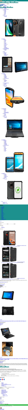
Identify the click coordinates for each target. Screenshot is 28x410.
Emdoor (5, 40)
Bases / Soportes (6, 54)
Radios (5, 142)
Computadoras (6, 176)
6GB (5, 14)
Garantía (2, 383)
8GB (5, 13)
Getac (5, 111)
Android (5, 83)
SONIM (5, 7)
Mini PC (5, 115)
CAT (5, 6)
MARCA (4, 4)
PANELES (4, 113)
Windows (5, 49)
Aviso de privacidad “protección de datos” (6, 384)
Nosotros (2, 382)
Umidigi (5, 8)
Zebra (5, 74)
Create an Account (2, 401)
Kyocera (5, 150)
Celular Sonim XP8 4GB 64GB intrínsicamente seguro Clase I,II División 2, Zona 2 (13, 278)
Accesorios (5, 15)
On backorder (3, 227)
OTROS (4, 178)
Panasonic (5, 45)
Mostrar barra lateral (2, 284)
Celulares (5, 140)
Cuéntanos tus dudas (5, 203)
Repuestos (5, 16)
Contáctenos (2, 385)
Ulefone (5, 5)
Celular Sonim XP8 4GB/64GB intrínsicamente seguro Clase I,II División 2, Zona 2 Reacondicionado (13, 262)
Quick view (1, 324)
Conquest (5, 148)
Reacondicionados (6, 9)
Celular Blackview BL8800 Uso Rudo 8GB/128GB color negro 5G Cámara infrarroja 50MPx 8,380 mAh (13, 245)
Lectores (5, 77)
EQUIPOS (4, 173)
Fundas (5, 53)
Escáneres (5, 175)
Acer (5, 42)
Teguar (5, 43)
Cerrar (0, 397)
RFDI (5, 81)
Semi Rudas (5, 47)
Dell (4, 110)
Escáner (4, 51)
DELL (5, 39)
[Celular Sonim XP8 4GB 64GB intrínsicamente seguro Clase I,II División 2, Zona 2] (9, 278)
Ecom (5, 114)
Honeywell (5, 80)
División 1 (5, 143)
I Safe (5, 149)
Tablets (5, 141)
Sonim (5, 46)
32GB (5, 12)
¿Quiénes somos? (5, 202)
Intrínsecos (5, 177)
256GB (5, 10)
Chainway (5, 76)
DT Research (5, 44)
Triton (5, 41)
